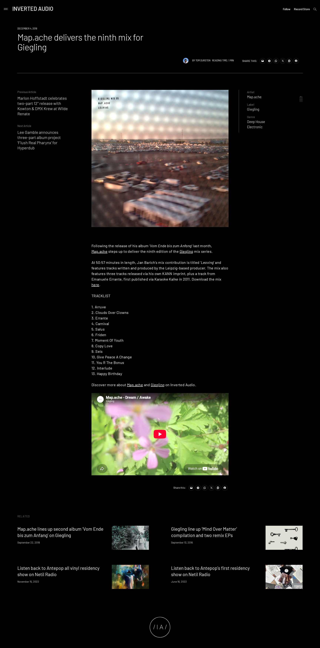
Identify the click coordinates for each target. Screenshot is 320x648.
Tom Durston (203, 60)
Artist (250, 92)
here (95, 284)
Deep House (256, 122)
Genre (251, 117)
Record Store (302, 9)
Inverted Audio (32, 8)
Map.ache (99, 251)
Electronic (255, 127)
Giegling (186, 251)
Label (250, 104)
